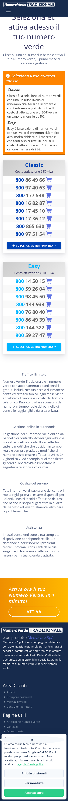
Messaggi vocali (16, 702)
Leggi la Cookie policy (30, 764)
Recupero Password (19, 697)
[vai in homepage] (29, 5)
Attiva (34, 611)
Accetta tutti (34, 793)
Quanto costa (15, 731)
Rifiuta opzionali (34, 773)
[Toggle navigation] (8, 11)
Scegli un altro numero (34, 245)
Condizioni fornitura (19, 706)
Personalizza (34, 783)
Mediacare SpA (40, 637)
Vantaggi (12, 726)
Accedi (10, 692)
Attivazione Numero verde (23, 722)
